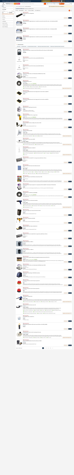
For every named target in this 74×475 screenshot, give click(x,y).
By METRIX (24, 22)
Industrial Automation (21, 6)
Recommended (21, 10)
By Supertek (24, 148)
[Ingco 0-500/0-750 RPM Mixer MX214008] (19, 220)
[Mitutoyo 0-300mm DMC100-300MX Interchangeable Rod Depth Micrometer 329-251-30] (19, 259)
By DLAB (24, 108)
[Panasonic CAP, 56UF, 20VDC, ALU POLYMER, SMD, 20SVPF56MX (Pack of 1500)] (19, 267)
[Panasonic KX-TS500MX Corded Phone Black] (19, 132)
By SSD (24, 166)
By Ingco (24, 219)
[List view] (69, 10)
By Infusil (24, 317)
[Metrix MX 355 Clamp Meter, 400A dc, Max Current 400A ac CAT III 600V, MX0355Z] (19, 326)
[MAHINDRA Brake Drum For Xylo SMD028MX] (19, 83)
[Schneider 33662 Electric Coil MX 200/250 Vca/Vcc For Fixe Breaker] (19, 334)
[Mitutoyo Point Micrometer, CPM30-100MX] (19, 307)
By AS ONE (24, 242)
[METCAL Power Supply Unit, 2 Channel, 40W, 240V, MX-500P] (19, 212)
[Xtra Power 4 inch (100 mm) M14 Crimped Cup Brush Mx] (19, 282)
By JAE (24, 66)
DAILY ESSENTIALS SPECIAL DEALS (18, 4)
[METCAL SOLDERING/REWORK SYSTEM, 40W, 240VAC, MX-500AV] (19, 342)
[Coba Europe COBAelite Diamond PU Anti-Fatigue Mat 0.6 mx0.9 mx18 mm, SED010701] (19, 93)
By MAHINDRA (25, 82)
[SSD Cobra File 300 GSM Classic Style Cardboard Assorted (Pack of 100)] (19, 167)
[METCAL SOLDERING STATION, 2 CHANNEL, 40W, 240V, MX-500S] (19, 124)
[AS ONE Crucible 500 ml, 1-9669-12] (19, 243)
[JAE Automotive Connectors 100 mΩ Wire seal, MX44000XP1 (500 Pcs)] (19, 68)
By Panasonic (25, 74)
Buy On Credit (56, 3)
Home (17, 6)
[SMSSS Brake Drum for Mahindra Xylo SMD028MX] (19, 194)
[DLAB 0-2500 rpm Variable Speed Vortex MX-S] (19, 109)
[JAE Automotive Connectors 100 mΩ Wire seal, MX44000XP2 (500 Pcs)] (19, 60)
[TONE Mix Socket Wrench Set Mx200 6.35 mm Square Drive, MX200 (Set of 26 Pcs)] (19, 236)
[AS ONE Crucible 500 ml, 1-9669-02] (19, 251)
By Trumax (24, 201)
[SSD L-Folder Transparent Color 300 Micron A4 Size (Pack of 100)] (19, 178)
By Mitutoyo (24, 140)
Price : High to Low (37, 10)
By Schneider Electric (26, 333)
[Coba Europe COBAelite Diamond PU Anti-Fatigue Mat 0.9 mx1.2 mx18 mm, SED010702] (19, 101)
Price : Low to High (30, 10)
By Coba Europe (25, 92)
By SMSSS (24, 193)
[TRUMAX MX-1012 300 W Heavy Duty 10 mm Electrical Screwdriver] (19, 202)
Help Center (62, 3)
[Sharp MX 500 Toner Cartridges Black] (19, 15)
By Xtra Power (25, 281)
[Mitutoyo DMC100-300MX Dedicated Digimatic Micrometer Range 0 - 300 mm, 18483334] (19, 141)
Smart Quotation (50, 3)
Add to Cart (66, 25)
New (26, 10)
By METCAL (24, 123)
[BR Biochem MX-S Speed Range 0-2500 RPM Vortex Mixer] (19, 275)
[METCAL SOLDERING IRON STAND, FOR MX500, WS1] (19, 228)
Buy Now (70, 25)
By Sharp (24, 14)
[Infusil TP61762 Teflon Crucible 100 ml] (19, 318)
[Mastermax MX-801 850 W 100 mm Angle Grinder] (19, 117)
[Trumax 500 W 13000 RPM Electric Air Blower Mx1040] (19, 298)
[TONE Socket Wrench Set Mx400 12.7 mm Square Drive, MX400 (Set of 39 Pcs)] (19, 160)
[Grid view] (71, 10)
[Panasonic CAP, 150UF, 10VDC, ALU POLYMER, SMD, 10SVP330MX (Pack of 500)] (19, 75)
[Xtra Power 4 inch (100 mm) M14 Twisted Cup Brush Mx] (19, 290)
